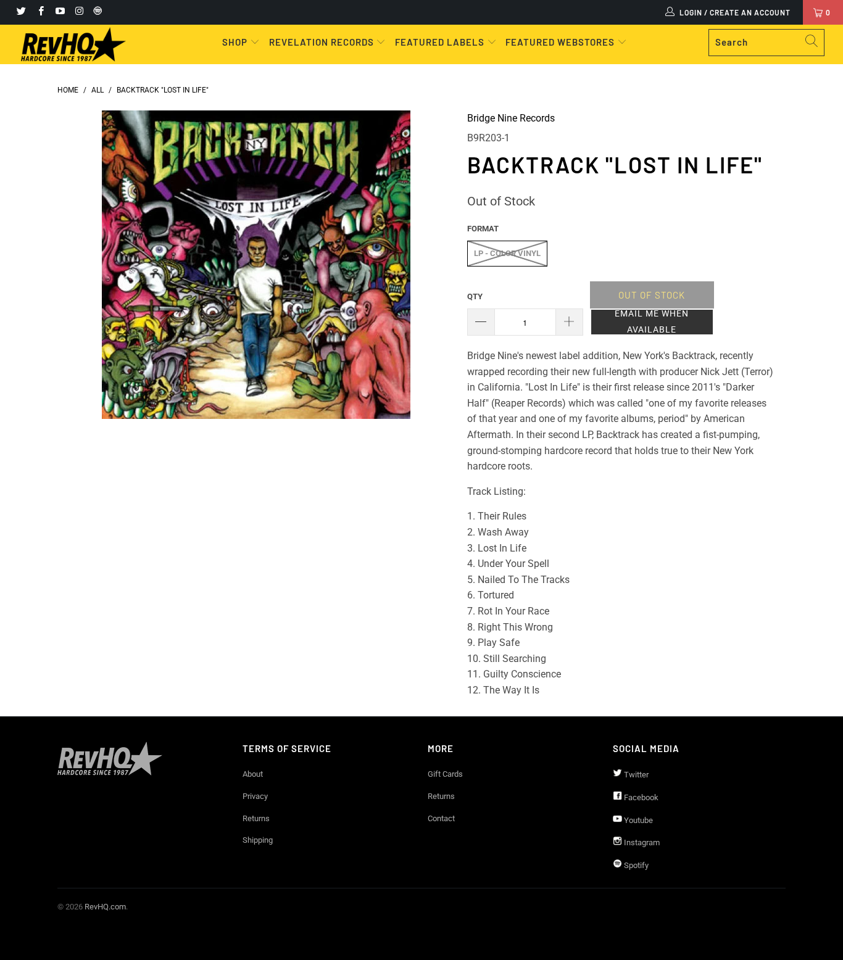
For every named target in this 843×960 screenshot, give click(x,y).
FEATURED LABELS (439, 42)
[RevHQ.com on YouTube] (59, 12)
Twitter (635, 774)
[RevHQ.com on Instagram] (78, 12)
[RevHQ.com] (73, 44)
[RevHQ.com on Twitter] (20, 12)
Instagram (641, 842)
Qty (475, 296)
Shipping (258, 840)
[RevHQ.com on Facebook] (40, 12)
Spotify (635, 865)
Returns (256, 818)
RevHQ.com (105, 906)
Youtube (637, 820)
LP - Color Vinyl (507, 253)
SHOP (236, 42)
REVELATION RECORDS (321, 42)
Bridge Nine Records (511, 118)
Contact (441, 818)
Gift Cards (445, 774)
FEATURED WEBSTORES (561, 42)
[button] (652, 322)
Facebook (640, 797)
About (253, 774)
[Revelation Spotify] (95, 12)
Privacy (255, 796)
